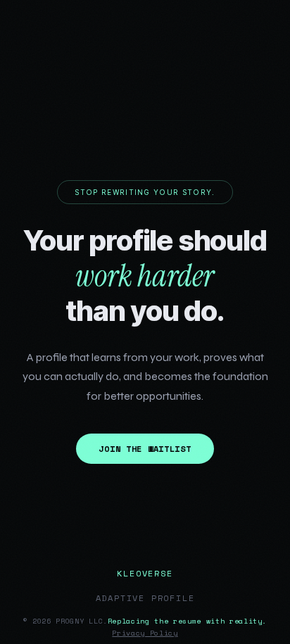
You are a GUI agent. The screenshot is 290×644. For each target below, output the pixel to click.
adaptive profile (145, 598)
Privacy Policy (144, 633)
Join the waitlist (145, 449)
